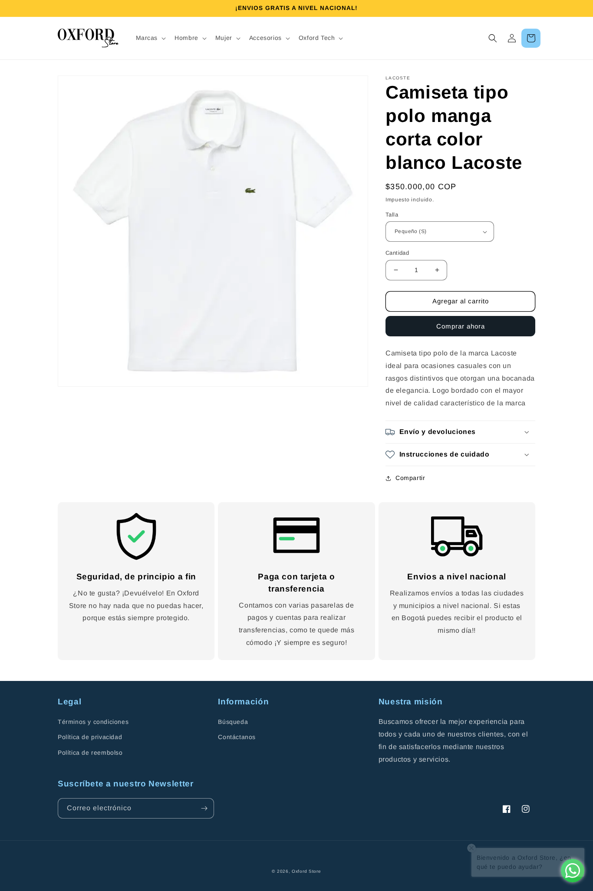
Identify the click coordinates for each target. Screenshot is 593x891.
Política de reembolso (90, 752)
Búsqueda (233, 721)
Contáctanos (237, 736)
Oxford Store (306, 871)
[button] (150, 38)
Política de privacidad (90, 736)
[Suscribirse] (204, 808)
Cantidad (397, 253)
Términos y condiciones (93, 721)
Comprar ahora (460, 326)
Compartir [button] (410, 477)
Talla (391, 214)
